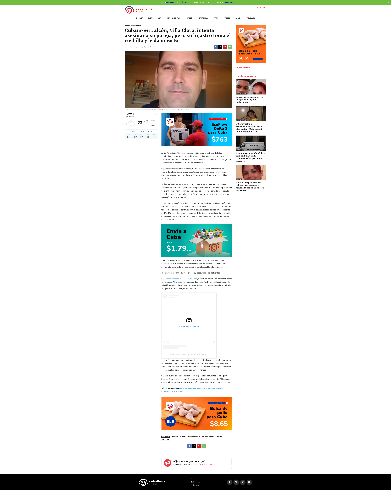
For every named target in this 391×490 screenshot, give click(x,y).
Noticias (127, 25)
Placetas (219, 436)
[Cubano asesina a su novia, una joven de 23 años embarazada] (251, 86)
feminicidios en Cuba (193, 436)
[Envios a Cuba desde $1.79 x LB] (196, 240)
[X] (261, 8)
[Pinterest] (225, 47)
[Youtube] (264, 8)
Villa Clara (165, 439)
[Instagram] (257, 8)
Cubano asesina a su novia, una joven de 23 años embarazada (249, 99)
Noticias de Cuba (136, 25)
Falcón (182, 436)
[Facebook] (254, 8)
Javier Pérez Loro (208, 436)
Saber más (228, 2)
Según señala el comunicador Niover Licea (179, 278)
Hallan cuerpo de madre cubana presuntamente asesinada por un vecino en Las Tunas (250, 187)
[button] (264, 11)
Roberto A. (147, 47)
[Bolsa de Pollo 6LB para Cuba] (196, 429)
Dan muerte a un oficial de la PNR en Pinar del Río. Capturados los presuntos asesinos (251, 157)
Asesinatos (174, 436)
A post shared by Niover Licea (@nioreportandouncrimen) (189, 354)
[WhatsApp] (230, 47)
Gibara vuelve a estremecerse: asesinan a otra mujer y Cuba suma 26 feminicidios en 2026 (250, 128)
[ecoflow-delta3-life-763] (196, 145)
